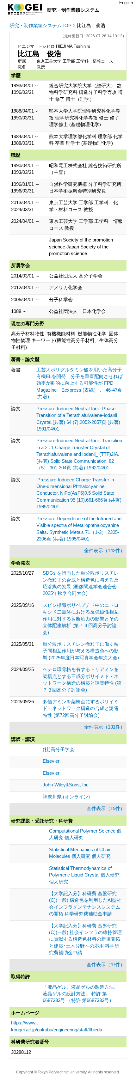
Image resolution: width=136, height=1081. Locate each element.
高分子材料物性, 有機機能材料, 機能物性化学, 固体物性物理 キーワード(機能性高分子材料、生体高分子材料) (64, 340)
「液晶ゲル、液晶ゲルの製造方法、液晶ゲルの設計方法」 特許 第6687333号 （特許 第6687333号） (81, 993)
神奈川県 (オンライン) (66, 796)
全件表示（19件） (106, 808)
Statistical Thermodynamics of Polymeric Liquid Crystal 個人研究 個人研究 (84, 874)
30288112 (21, 1052)
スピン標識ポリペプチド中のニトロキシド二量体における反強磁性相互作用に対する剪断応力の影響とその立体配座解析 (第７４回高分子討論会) (81, 618)
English (126, 2)
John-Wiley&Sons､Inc (66, 784)
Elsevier (51, 761)
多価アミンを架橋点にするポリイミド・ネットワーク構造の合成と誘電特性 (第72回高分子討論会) (81, 708)
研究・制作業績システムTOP (40, 25)
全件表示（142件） (104, 550)
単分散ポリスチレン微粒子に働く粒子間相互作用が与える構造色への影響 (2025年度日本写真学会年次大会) (81, 650)
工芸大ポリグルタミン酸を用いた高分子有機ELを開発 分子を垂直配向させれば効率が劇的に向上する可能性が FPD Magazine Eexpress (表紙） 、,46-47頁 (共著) (79, 383)
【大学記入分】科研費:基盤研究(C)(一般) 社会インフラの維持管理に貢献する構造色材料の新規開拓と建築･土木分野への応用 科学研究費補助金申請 (85, 939)
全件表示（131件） (104, 727)
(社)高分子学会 (58, 749)
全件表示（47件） (106, 964)
